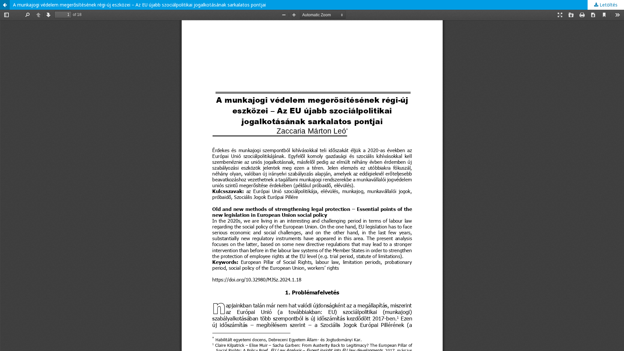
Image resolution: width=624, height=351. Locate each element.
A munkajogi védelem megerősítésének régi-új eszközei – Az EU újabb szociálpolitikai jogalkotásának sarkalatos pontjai (139, 5)
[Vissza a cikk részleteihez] (5, 5)
